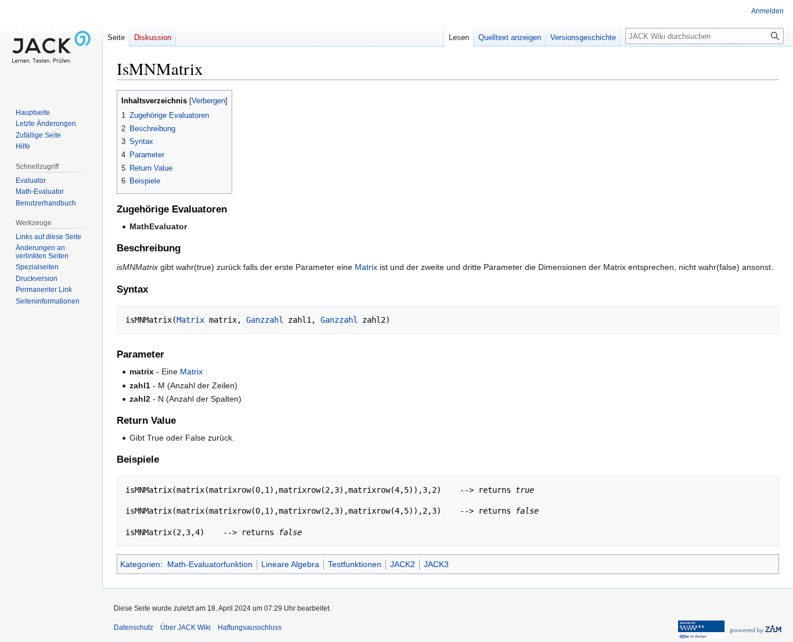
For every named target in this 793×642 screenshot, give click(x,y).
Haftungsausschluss (250, 627)
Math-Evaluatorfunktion (210, 564)
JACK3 (436, 564)
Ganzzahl (264, 319)
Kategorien (140, 564)
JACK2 (402, 564)
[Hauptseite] (51, 46)
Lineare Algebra (290, 564)
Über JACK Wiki (185, 627)
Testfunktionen (354, 564)
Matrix (366, 267)
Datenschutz (133, 627)
